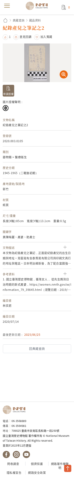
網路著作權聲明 (60, 466)
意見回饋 (25, 36)
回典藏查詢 (37, 348)
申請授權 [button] (8, 94)
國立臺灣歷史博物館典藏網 (38, 5)
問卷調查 (13, 464)
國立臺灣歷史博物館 (15, 409)
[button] (7, 36)
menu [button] (7, 5)
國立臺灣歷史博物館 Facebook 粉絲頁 (6, 454)
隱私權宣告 (14, 473)
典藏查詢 (19, 20)
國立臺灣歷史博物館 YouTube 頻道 (26, 454)
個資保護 (37, 464)
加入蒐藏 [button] (46, 36)
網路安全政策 (37, 473)
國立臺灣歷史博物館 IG (16, 454)
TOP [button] (67, 468)
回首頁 (5, 20)
